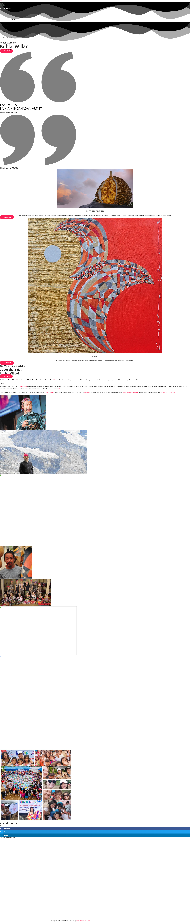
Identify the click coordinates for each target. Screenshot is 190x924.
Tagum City (87, 392)
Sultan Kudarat (50, 392)
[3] (60, 388)
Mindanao (56, 380)
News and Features (8, 43)
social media (8, 823)
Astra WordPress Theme (83, 921)
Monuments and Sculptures (10, 20)
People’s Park (164, 392)
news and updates (12, 365)
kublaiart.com (5, 9)
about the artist (11, 369)
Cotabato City (23, 386)
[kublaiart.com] (2, 6)
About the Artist (7, 37)
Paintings (5, 26)
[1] (16, 379)
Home (4, 14)
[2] (59, 388)
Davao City (172, 392)
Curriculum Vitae (7, 49)
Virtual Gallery (7, 31)
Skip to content (4, 1)
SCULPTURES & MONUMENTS (95, 211)
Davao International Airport (130, 392)
